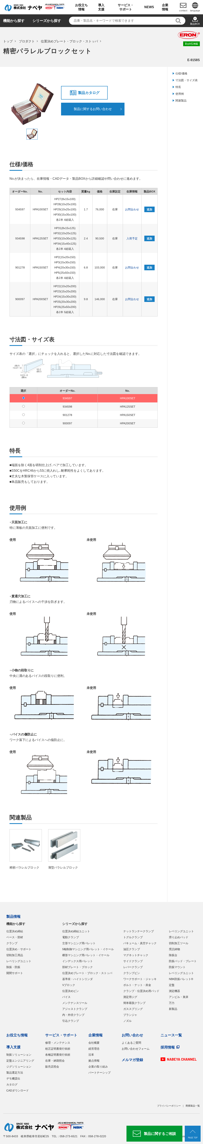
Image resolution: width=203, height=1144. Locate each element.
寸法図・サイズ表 (186, 80)
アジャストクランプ (74, 1008)
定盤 (171, 985)
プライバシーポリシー (169, 1105)
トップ (8, 41)
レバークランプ (133, 967)
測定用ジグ (130, 997)
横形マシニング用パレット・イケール (85, 955)
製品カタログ (89, 93)
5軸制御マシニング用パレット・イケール (88, 949)
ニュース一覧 (171, 1035)
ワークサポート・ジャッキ (140, 979)
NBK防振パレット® (181, 979)
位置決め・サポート (18, 949)
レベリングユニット (18, 961)
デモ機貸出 (13, 1078)
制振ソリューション (18, 1054)
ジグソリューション (18, 1066)
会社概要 (94, 1042)
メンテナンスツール (74, 1002)
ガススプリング (133, 1008)
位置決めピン (70, 991)
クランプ (11, 943)
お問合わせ (132, 209)
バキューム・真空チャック (140, 943)
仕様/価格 (181, 73)
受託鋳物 (174, 949)
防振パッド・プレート (183, 961)
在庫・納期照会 (55, 1060)
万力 (171, 1002)
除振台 (173, 955)
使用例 (179, 93)
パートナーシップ (99, 1072)
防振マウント (177, 967)
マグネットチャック (135, 955)
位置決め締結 (14, 931)
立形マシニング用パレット (79, 943)
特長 (178, 87)
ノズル (127, 1020)
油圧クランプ (131, 949)
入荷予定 (132, 238)
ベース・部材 (14, 937)
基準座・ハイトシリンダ (77, 979)
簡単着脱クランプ (134, 1002)
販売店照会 (52, 1066)
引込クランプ (70, 1020)
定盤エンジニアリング (20, 1060)
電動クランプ (70, 937)
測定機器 (174, 991)
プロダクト (27, 41)
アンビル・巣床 (178, 997)
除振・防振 (13, 967)
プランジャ (130, 1014)
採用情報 (168, 1047)
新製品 (173, 1008)
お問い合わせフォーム (135, 1048)
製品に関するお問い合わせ (93, 109)
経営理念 (94, 1048)
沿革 (91, 1054)
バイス (66, 997)
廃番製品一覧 (193, 1105)
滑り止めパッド (178, 937)
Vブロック (68, 985)
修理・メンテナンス (57, 1042)
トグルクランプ (133, 937)
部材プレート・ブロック (77, 967)
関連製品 (181, 100)
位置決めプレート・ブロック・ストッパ (69, 41)
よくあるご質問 (131, 1042)
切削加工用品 (14, 955)
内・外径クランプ (73, 1014)
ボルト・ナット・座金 (137, 985)
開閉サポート (14, 973)
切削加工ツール (178, 943)
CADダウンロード (17, 1090)
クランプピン (131, 973)
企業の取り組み (98, 1066)
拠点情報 (94, 1060)
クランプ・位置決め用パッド (141, 991)
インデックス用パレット (77, 961)
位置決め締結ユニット (76, 931)
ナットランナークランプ (138, 931)
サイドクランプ (133, 961)
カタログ (11, 1084)
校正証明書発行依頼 (57, 1048)
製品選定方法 (14, 1072)
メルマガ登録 (132, 1060)
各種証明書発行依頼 (57, 1054)
